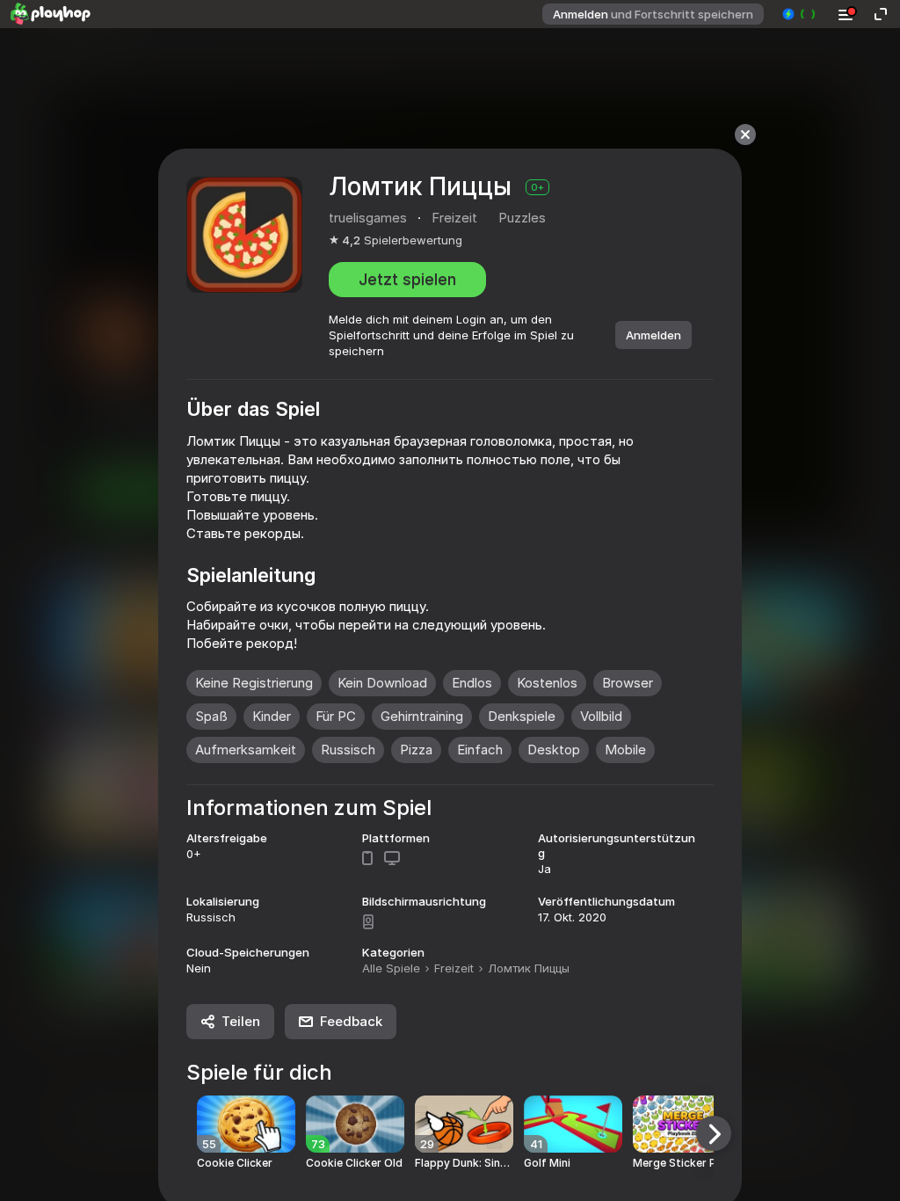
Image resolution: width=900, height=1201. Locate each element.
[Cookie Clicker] (246, 1124)
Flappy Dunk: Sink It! (464, 1163)
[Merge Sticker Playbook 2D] (682, 1124)
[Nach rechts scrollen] (713, 1133)
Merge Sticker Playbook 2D (682, 1163)
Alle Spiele (391, 968)
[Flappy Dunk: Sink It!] (464, 1124)
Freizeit (454, 968)
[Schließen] (745, 134)
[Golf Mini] (573, 1124)
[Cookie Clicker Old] (355, 1124)
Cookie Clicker (234, 1163)
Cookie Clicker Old (354, 1163)
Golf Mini (547, 1163)
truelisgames (368, 217)
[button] (799, 14)
